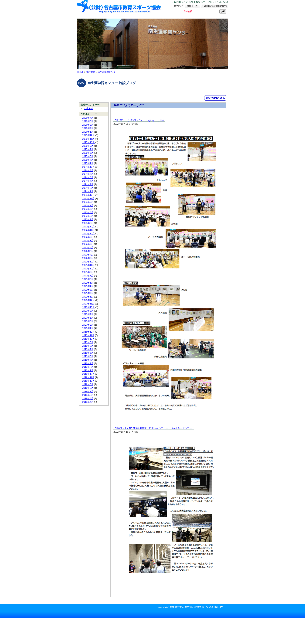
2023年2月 (87, 223)
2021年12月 (88, 261)
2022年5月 (87, 251)
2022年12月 (88, 226)
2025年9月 (87, 146)
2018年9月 (87, 384)
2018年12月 (88, 374)
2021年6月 (87, 279)
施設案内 (90, 72)
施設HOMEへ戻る (215, 97)
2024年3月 (87, 184)
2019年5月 (87, 356)
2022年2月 (87, 258)
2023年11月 (88, 198)
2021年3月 (87, 289)
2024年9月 (87, 170)
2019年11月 (88, 335)
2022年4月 (87, 254)
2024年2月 (87, 188)
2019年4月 (87, 360)
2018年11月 (88, 377)
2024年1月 (87, 191)
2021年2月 (87, 293)
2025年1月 (87, 163)
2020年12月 (88, 300)
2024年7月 (87, 174)
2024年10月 (88, 167)
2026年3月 (87, 125)
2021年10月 (88, 268)
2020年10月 (88, 307)
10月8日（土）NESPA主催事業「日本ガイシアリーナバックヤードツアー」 (153, 428)
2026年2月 (87, 128)
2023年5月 (87, 216)
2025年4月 (87, 160)
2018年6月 (87, 395)
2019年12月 (88, 331)
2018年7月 (87, 391)
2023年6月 (87, 212)
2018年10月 (88, 381)
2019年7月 (87, 349)
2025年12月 (88, 135)
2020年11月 (88, 303)
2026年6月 (87, 121)
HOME (80, 72)
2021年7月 (87, 275)
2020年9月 (87, 311)
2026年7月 (87, 118)
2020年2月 (87, 325)
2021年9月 (87, 272)
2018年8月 (87, 388)
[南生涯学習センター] (119, 9)
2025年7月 (87, 149)
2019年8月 (87, 346)
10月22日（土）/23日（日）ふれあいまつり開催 (139, 120)
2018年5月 (87, 398)
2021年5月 (87, 282)
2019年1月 (87, 370)
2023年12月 (88, 195)
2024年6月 (87, 177)
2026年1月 (87, 132)
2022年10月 (88, 233)
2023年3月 (87, 219)
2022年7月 (87, 244)
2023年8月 (87, 205)
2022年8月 (87, 240)
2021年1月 (87, 296)
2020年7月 (87, 314)
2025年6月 (87, 153)
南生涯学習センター (108, 72)
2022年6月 (87, 247)
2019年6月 (87, 353)
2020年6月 (87, 318)
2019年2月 (87, 367)
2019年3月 (87, 363)
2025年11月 (88, 139)
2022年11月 (88, 230)
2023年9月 (87, 202)
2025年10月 (88, 142)
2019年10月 (88, 339)
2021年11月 (88, 265)
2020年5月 (87, 321)
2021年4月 (87, 286)
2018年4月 (87, 402)
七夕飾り (88, 108)
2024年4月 (87, 181)
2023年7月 (87, 209)
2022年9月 (87, 237)
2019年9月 (87, 342)
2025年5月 (87, 156)
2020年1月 (87, 328)
